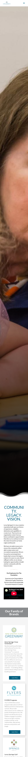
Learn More (15, 677)
